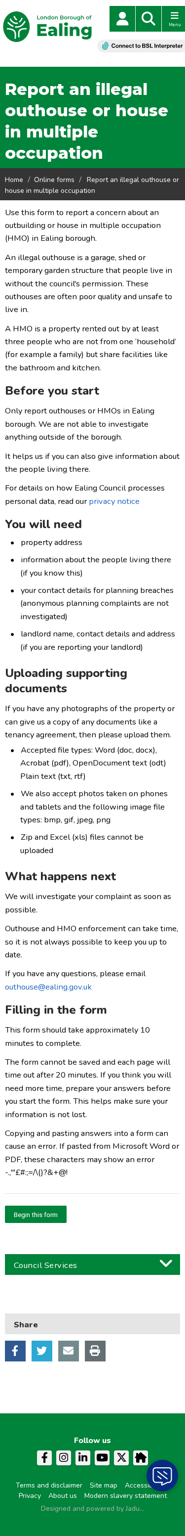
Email (68, 1351)
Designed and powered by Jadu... (92, 1508)
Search (148, 19)
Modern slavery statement (125, 1495)
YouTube (102, 1457)
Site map (103, 1485)
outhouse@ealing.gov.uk (48, 987)
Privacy (30, 1495)
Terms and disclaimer (49, 1485)
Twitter (42, 1351)
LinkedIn (82, 1457)
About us (62, 1495)
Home (14, 179)
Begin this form (36, 1215)
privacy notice (114, 501)
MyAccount (122, 19)
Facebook (15, 1351)
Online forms (54, 179)
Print (95, 1351)
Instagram (63, 1457)
